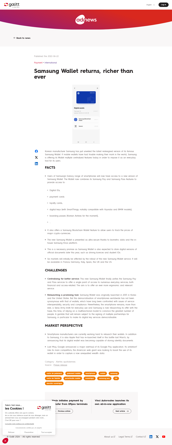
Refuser (11, 432)
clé (116, 378)
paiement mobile (73, 373)
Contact (140, 436)
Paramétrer (28, 432)
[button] (5, 441)
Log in (163, 4)
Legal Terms (124, 436)
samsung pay (104, 378)
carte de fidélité (53, 378)
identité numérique (54, 383)
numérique (89, 378)
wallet (102, 373)
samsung (113, 373)
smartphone (90, 373)
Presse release (60, 364)
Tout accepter (46, 432)
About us (108, 436)
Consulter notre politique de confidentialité (19, 424)
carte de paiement (54, 373)
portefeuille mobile (72, 378)
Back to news (23, 38)
